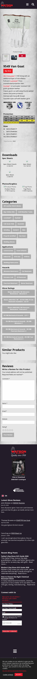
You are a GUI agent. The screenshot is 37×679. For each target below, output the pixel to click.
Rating (4, 427)
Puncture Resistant (10, 283)
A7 (9, 105)
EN (6, 496)
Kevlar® (16, 230)
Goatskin (21, 224)
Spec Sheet (27, 164)
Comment (6, 379)
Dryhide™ (18, 218)
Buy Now (8, 71)
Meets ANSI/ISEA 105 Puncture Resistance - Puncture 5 (18, 308)
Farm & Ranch (21, 251)
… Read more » (21, 573)
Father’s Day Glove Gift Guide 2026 (14, 556)
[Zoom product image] (17, 30)
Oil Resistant (21, 277)
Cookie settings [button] (8, 674)
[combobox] (18, 496)
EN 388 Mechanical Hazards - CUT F (16, 315)
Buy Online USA (9, 212)
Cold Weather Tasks (25, 212)
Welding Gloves (9, 242)
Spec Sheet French (9, 164)
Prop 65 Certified (10, 236)
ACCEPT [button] (18, 674)
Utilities (27, 256)
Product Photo (10, 189)
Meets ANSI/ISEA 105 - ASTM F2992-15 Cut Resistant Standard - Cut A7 (18, 300)
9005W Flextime (19, 503)
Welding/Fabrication (11, 262)
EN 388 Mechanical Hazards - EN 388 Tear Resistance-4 (18, 338)
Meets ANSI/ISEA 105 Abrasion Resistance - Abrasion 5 (18, 293)
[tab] (5, 57)
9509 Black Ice (16, 533)
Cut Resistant (27, 271)
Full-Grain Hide (9, 224)
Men (23, 230)
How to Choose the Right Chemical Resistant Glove (15, 578)
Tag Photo (27, 189)
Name (4, 403)
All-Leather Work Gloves (12, 206)
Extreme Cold (8, 277)
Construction (8, 251)
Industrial (7, 256)
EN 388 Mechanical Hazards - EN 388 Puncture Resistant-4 (18, 330)
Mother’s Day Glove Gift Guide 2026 (15, 567)
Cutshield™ (7, 218)
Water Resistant (27, 283)
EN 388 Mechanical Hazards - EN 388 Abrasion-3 (18, 322)
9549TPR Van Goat (23, 520)
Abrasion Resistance (11, 271)
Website (4, 419)
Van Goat (22, 236)
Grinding (7, 230)
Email (4, 411)
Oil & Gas (17, 256)
